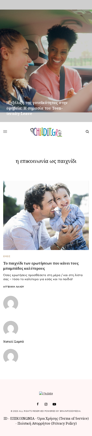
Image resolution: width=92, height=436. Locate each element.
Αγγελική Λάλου (13, 287)
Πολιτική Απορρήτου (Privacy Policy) (47, 423)
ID (5, 418)
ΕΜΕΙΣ (6, 256)
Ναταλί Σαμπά (13, 341)
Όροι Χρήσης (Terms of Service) (63, 418)
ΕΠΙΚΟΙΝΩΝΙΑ (22, 418)
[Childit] (46, 131)
